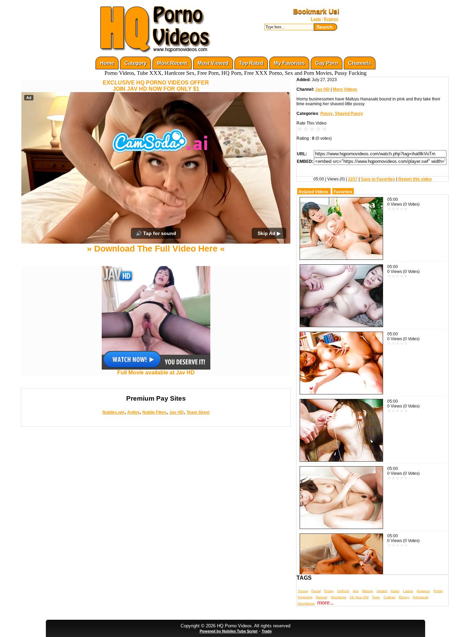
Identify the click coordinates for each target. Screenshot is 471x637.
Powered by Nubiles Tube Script (229, 631)
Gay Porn (326, 63)
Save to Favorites (378, 179)
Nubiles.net (113, 412)
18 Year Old (359, 597)
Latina (408, 591)
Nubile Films (154, 412)
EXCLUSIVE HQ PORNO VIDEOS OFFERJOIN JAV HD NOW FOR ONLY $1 (156, 86)
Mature (367, 591)
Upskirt (382, 591)
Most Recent (172, 63)
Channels (359, 63)
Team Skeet (198, 412)
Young (303, 591)
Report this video (415, 179)
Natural (321, 597)
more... (325, 603)
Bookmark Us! (316, 11)
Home (107, 63)
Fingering (305, 597)
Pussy (326, 113)
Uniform (343, 591)
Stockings (338, 597)
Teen (376, 597)
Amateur (423, 591)
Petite (438, 591)
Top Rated (251, 63)
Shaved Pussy (349, 113)
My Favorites (289, 63)
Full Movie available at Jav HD (156, 372)
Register (331, 19)
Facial (316, 591)
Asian (395, 591)
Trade (267, 631)
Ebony (404, 597)
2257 (353, 179)
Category (135, 63)
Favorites (343, 191)
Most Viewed (213, 63)
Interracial (420, 597)
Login (316, 19)
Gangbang (306, 603)
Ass (356, 591)
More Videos (345, 89)
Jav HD (176, 412)
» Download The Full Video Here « (156, 248)
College (389, 597)
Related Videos (313, 191)
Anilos (133, 412)
